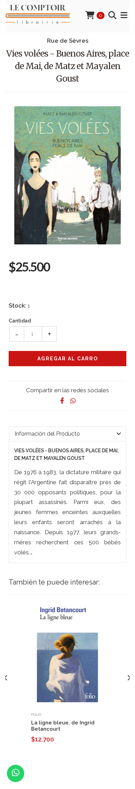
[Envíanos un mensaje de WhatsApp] (15, 773)
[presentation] (6, 678)
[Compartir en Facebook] (62, 400)
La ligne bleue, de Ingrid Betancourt (62, 726)
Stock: (17, 305)
